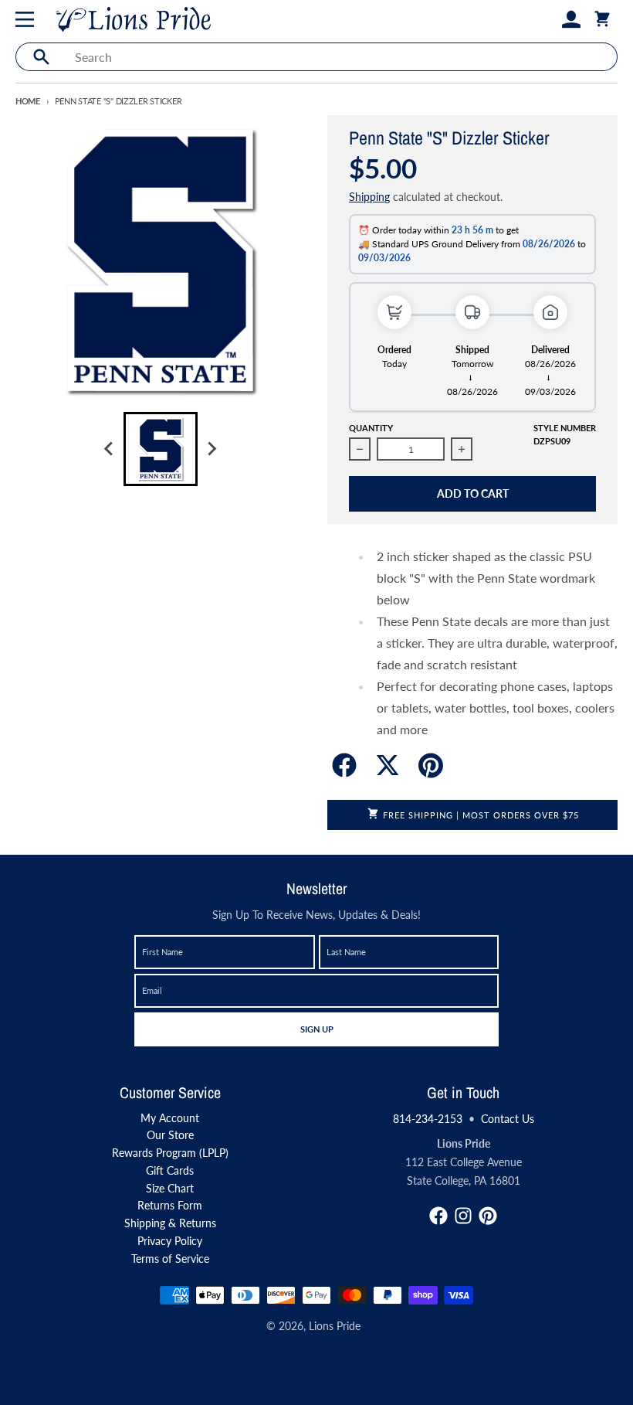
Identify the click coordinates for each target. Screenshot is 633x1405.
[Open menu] (27, 19)
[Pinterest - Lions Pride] (488, 1215)
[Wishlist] (546, 19)
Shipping (369, 196)
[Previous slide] (109, 449)
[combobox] (342, 57)
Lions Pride (335, 1325)
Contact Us (507, 1118)
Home (27, 101)
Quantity (371, 428)
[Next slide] (211, 449)
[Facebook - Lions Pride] (438, 1215)
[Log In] (571, 19)
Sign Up (316, 1028)
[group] (161, 449)
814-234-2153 (427, 1118)
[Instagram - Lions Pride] (463, 1215)
